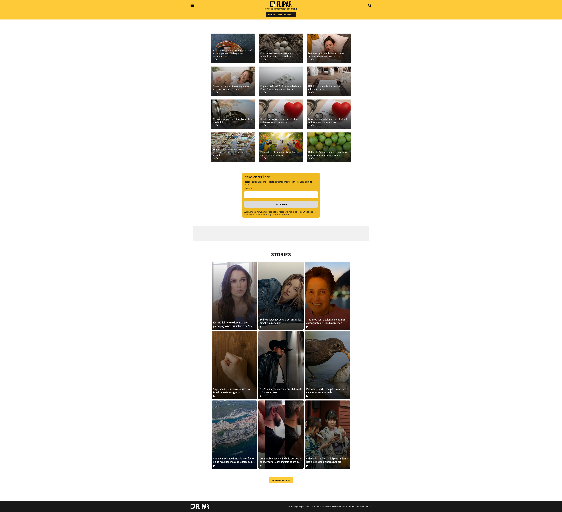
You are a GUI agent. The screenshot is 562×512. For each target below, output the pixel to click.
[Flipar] (200, 506)
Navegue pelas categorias (281, 14)
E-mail (248, 188)
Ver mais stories (281, 480)
